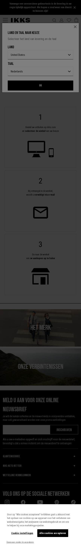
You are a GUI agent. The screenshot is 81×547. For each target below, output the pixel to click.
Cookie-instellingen (22, 533)
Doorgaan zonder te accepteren (20, 542)
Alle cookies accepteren (52, 533)
